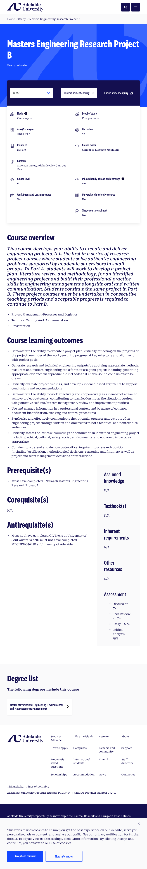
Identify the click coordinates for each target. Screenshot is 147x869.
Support (126, 748)
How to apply (59, 748)
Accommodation (83, 774)
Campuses (80, 748)
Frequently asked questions (58, 763)
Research (104, 736)
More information (64, 856)
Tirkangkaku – (28, 786)
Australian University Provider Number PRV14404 (38, 792)
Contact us (128, 774)
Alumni (103, 759)
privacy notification (108, 834)
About (125, 736)
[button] (139, 824)
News (102, 774)
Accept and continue (25, 856)
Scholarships (59, 774)
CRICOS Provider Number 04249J (95, 792)
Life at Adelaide (83, 736)
